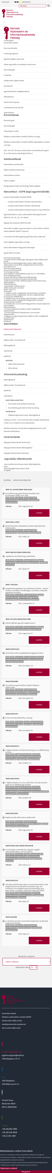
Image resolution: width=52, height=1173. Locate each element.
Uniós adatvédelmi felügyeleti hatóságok (19, 247)
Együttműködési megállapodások (16, 91)
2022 (7, 498)
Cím (3, 1077)
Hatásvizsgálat (9, 181)
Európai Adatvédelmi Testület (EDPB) (17, 197)
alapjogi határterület (23, 754)
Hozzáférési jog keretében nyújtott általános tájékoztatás (22, 686)
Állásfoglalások (9, 345)
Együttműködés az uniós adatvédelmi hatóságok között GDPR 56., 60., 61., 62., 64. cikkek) (25, 216)
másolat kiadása (12, 858)
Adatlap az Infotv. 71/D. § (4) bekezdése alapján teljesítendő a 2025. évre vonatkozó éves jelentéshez (26, 421)
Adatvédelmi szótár (11, 131)
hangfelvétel (23, 500)
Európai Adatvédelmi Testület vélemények (24, 206)
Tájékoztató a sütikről (8, 1168)
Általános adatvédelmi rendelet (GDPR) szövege (22, 136)
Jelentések (8, 351)
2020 (7, 657)
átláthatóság (11, 759)
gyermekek (23, 597)
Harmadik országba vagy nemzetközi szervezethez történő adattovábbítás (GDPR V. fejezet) (26, 229)
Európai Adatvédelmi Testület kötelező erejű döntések (29, 210)
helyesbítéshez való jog (14, 724)
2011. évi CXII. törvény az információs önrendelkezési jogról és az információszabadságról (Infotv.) (26, 152)
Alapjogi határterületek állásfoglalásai (18, 448)
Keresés (48, 6)
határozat (19, 498)
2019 (7, 893)
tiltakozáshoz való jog (40, 791)
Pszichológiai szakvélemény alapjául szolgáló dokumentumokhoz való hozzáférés (22, 851)
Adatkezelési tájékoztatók (14, 80)
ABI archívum (13, 368)
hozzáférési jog (11, 500)
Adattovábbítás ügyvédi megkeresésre (20, 623)
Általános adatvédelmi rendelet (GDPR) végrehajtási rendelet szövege (27, 143)
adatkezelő (10, 565)
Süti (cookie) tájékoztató (11, 1028)
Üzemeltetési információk (13, 107)
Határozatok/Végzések (12, 329)
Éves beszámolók (10, 48)
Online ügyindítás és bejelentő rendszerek (20, 64)
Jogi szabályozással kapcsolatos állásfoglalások (22, 464)
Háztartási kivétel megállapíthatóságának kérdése (24, 653)
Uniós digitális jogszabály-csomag (16, 242)
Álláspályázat (9, 97)
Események (8, 86)
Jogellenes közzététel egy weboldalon (20, 556)
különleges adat (12, 597)
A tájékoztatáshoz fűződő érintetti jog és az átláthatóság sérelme (27, 751)
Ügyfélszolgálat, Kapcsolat (14, 59)
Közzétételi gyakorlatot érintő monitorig (23, 408)
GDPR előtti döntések (16, 364)
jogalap (40, 560)
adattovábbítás (11, 599)
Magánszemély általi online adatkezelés (20, 817)
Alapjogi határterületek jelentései (16, 453)
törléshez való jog (24, 791)
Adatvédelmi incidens (12, 175)
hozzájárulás (10, 562)
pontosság (28, 724)
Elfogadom (26, 1172)
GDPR (12, 498)
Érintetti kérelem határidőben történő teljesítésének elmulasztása (25, 527)
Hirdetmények (9, 334)
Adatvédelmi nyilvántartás (13, 164)
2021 (7, 595)
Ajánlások (7, 356)
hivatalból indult (30, 657)
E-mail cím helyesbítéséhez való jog (18, 718)
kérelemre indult (30, 498)
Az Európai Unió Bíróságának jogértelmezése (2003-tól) (24, 236)
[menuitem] (27, 74)
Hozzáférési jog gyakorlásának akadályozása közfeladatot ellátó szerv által (22, 494)
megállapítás (34, 500)
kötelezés (43, 562)
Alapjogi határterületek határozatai (17, 442)
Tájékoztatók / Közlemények (14, 340)
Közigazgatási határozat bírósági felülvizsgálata (22, 186)
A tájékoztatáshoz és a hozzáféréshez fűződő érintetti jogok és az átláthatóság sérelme (26, 783)
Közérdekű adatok (11, 43)
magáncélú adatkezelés (14, 662)
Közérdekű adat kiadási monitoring (21, 404)
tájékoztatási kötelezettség (16, 692)
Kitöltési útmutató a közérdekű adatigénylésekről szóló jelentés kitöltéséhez (25, 429)
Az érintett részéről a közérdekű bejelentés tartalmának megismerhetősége (26, 922)
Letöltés (39, 513)
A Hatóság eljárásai (11, 53)
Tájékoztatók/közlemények (14, 170)
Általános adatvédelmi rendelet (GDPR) (16, 1017)
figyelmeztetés (11, 502)
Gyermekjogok (9, 70)
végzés (26, 722)
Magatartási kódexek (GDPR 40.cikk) (17, 223)
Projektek (7, 75)
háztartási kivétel (36, 659)
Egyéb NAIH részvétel (12, 253)
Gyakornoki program (11, 102)
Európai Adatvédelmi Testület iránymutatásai (25, 202)
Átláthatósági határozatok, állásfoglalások (24, 415)
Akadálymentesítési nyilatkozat (14, 1024)
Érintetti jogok (9, 120)
